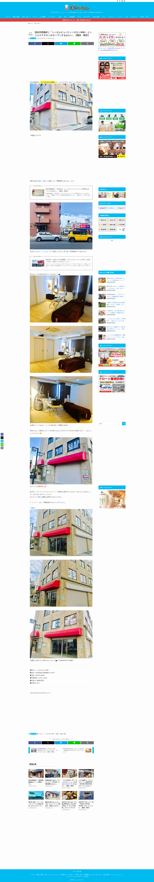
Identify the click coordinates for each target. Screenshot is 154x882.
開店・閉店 (32, 38)
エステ (41, 734)
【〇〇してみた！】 (44, 251)
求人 (81, 874)
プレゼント (80, 876)
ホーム (33, 874)
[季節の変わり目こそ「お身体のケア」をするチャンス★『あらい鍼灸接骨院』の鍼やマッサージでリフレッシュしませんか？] (102, 288)
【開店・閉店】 (42, 181)
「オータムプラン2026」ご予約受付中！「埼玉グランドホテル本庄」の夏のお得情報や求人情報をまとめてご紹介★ (116, 320)
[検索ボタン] (147, 16)
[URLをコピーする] (87, 43)
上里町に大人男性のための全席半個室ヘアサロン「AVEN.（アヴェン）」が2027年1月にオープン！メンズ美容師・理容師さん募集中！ (115, 304)
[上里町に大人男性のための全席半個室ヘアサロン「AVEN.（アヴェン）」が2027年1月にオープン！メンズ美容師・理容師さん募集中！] (102, 304)
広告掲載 (86, 874)
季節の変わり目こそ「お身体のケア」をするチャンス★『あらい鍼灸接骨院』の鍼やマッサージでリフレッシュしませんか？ (115, 287)
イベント (56, 874)
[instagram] (122, 1)
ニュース (68, 876)
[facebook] (117, 1)
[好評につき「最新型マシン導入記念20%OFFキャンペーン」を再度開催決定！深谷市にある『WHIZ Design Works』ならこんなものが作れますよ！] (102, 329)
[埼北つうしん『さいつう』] (77, 7)
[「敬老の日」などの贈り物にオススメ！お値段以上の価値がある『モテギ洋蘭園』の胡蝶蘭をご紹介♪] (102, 312)
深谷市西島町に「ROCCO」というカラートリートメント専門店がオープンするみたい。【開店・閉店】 (67, 190)
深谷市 (57, 734)
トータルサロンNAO (49, 734)
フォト (112, 874)
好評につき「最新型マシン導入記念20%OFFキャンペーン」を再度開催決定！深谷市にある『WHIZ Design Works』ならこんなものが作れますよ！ (116, 328)
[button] (34, 43)
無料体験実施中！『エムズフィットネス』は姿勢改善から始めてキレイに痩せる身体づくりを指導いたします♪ (115, 295)
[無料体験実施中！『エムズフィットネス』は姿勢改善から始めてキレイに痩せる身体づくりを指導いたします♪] (102, 296)
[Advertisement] (61, 62)
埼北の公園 (106, 874)
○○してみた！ (70, 874)
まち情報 (62, 874)
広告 (77, 874)
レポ (74, 876)
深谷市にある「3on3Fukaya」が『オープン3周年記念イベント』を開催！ (115, 279)
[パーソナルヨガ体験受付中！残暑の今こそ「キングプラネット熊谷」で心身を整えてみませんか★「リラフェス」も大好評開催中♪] (102, 337)
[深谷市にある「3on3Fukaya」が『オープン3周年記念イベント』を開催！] (102, 280)
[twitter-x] (120, 1)
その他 (86, 876)
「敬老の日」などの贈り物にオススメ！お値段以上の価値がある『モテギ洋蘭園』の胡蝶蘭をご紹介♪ (115, 312)
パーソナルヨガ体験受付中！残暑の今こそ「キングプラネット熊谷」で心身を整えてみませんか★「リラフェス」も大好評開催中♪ (115, 336)
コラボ (92, 874)
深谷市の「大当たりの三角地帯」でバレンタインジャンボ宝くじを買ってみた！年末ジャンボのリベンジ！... (68, 261)
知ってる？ (99, 874)
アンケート (119, 874)
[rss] (124, 1)
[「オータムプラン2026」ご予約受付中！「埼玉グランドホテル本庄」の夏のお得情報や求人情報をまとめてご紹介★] (102, 321)
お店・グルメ (48, 874)
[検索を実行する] (124, 423)
